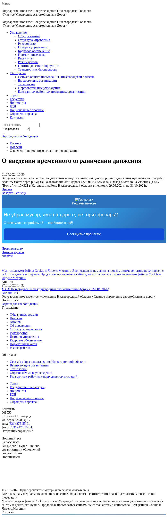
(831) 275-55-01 (19, 423)
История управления (32, 47)
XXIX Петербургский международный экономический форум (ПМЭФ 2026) (55, 289)
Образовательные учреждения (39, 88)
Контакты (17, 117)
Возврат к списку (14, 193)
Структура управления (34, 40)
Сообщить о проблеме (84, 234)
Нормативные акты (31, 54)
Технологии (26, 84)
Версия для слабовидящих (20, 136)
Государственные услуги (27, 387)
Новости (16, 318)
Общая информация (24, 314)
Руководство (27, 43)
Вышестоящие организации (37, 80)
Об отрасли (18, 73)
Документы (18, 102)
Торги (14, 95)
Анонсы (15, 322)
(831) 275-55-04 (21, 427)
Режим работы (28, 62)
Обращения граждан (24, 113)
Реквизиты (25, 58)
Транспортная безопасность (37, 69)
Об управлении (29, 36)
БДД (13, 106)
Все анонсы (10, 292)
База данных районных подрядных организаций (52, 91)
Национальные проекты (27, 110)
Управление (18, 32)
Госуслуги (17, 99)
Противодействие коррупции (38, 65)
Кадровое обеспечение (34, 51)
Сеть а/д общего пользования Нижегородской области (56, 77)
